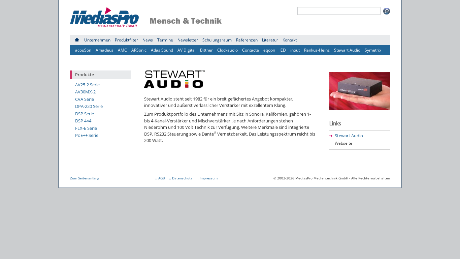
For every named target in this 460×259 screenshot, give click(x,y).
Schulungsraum (217, 40)
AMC (122, 50)
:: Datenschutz (180, 178)
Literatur (270, 40)
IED (283, 50)
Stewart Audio (347, 50)
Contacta (250, 50)
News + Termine (157, 40)
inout (295, 50)
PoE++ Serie (86, 135)
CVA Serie (84, 99)
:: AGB (160, 178)
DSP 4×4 (83, 121)
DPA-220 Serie (89, 106)
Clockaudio (227, 50)
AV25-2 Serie (87, 85)
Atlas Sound (162, 50)
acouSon (83, 50)
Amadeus (104, 50)
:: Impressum (207, 178)
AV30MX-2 (85, 92)
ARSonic (138, 50)
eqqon (269, 50)
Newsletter (187, 40)
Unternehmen (97, 40)
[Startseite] (77, 40)
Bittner (206, 50)
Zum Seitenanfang (84, 178)
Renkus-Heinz (317, 50)
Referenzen (247, 40)
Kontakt (290, 40)
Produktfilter (126, 40)
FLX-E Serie (86, 128)
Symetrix (373, 50)
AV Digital (186, 50)
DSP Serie (84, 114)
